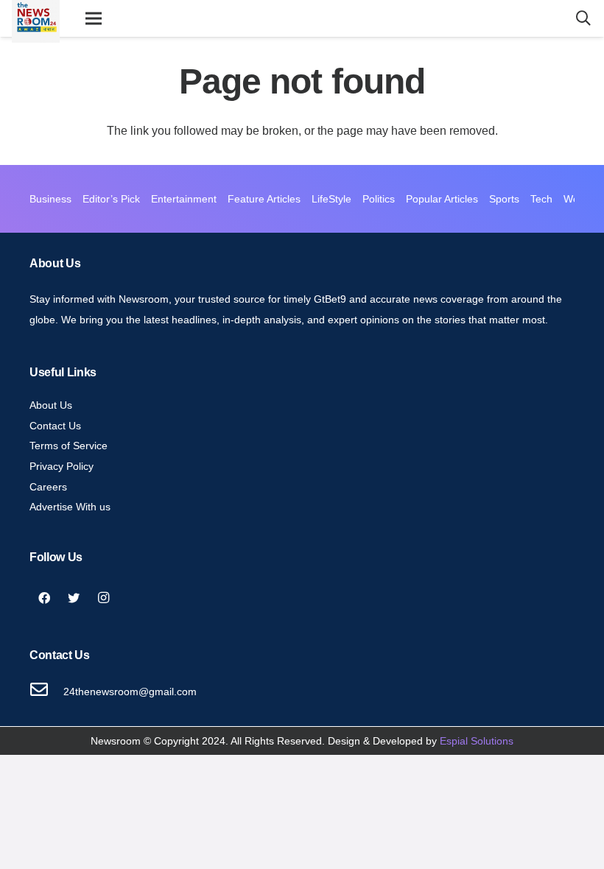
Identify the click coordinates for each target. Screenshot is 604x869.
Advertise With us (69, 507)
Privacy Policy (61, 466)
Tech (541, 199)
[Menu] (93, 18)
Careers (48, 487)
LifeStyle (331, 199)
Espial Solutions (476, 741)
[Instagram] (103, 598)
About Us (50, 405)
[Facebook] (44, 598)
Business (50, 199)
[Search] (583, 18)
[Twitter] (73, 598)
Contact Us (55, 426)
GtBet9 (330, 299)
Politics (378, 199)
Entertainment (184, 199)
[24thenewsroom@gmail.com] (46, 691)
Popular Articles (442, 199)
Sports (504, 199)
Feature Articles (264, 199)
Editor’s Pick (111, 199)
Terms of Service (68, 445)
